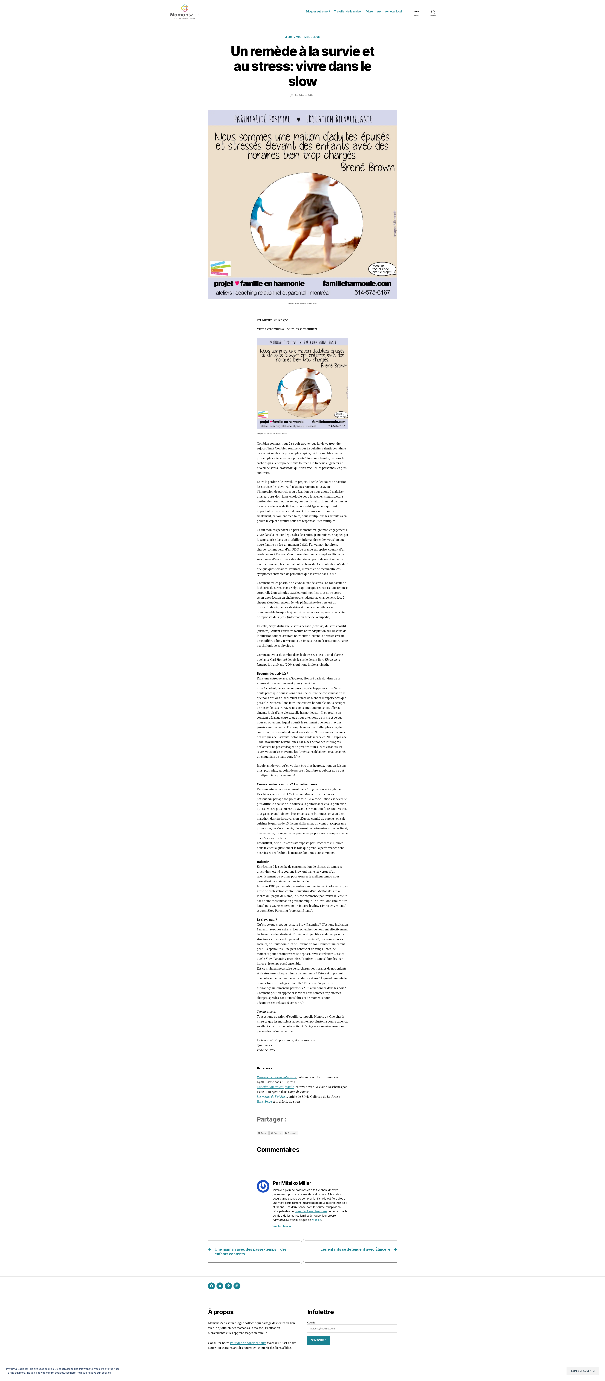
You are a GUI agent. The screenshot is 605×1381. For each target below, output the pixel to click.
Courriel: (311, 1322)
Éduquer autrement (318, 11)
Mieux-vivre (293, 37)
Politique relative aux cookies (94, 1372)
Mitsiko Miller (306, 95)
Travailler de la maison (348, 11)
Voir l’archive (282, 1226)
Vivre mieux (373, 11)
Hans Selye (264, 1101)
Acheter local (393, 11)
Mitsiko (316, 1219)
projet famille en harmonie (310, 1211)
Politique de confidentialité (248, 1343)
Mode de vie (312, 37)
